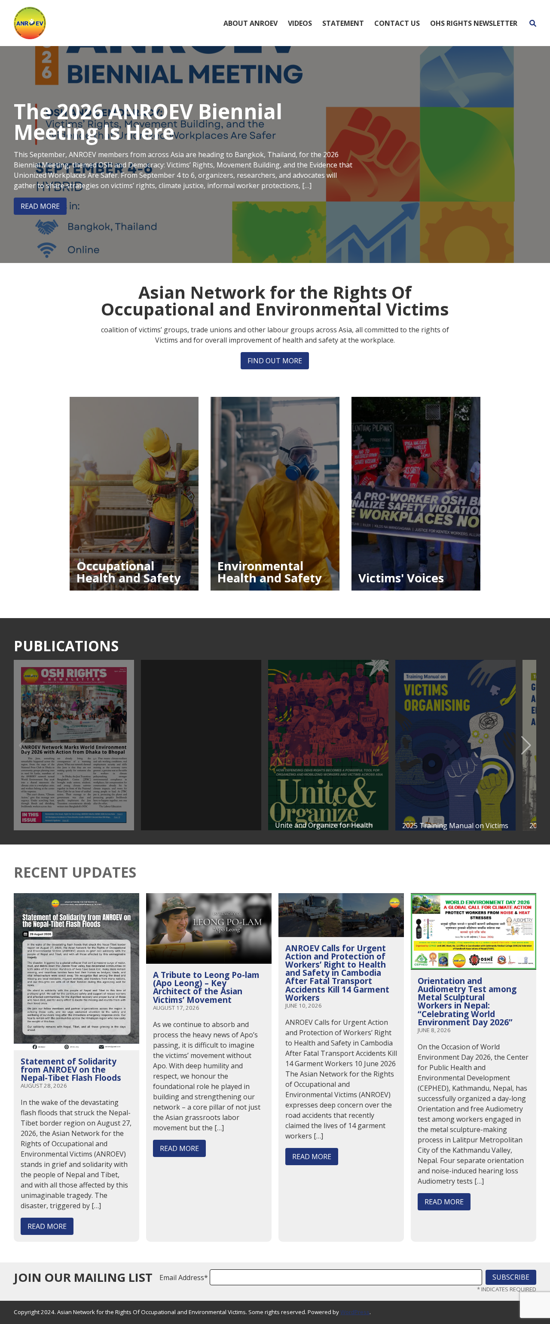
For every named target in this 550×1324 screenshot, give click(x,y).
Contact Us (397, 23)
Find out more (275, 360)
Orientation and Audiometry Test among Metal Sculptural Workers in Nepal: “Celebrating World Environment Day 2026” (467, 1001)
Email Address (183, 1277)
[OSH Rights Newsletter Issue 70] (201, 745)
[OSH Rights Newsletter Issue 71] (74, 745)
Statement (343, 23)
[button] (526, 745)
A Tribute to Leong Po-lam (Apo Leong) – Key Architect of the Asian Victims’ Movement (206, 987)
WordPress (355, 1312)
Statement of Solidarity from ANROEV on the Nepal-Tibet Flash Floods (71, 1069)
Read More (40, 206)
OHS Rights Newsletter (473, 23)
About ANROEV (250, 23)
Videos (300, 23)
